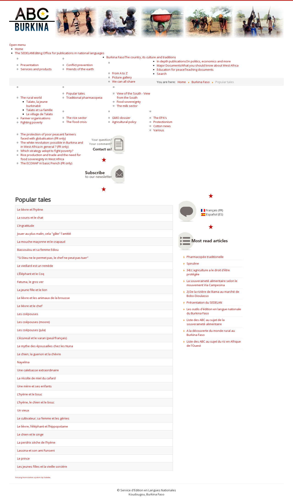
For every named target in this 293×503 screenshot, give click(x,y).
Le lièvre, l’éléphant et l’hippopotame (42, 426)
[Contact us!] (104, 144)
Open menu (17, 45)
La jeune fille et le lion (32, 290)
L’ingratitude (25, 226)
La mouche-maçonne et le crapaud (41, 242)
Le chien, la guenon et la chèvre (39, 354)
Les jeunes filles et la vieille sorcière (42, 466)
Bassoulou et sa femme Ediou (38, 250)
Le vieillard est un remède (35, 266)
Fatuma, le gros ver (30, 282)
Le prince (23, 458)
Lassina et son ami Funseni (36, 450)
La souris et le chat (30, 217)
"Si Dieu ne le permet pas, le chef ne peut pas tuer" (52, 258)
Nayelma (23, 362)
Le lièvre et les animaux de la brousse (43, 298)
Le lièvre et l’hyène (30, 209)
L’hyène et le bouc (29, 394)
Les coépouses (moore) (33, 322)
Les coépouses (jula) (31, 330)
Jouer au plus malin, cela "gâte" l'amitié (44, 234)
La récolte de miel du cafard (36, 378)
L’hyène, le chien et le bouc (35, 402)
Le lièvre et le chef (29, 306)
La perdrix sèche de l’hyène (36, 442)
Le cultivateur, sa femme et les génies (43, 418)
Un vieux (23, 410)
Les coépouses (27, 314)
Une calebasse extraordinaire (38, 370)
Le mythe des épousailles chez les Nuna (45, 346)
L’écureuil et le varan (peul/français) (42, 338)
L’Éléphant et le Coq (30, 274)
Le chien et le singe (30, 434)
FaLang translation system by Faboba (32, 477)
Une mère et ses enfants (34, 386)
